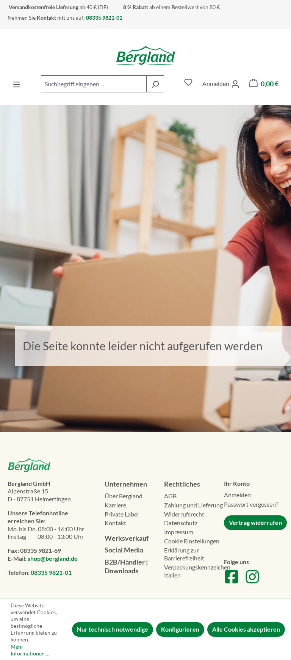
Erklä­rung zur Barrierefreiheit (184, 554)
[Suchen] (155, 83)
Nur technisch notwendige (112, 629)
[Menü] (17, 83)
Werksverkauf (127, 538)
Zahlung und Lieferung (193, 505)
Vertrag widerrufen (255, 522)
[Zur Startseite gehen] (145, 55)
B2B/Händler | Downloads (126, 566)
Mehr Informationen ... (30, 650)
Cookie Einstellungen (191, 541)
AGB (170, 495)
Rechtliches (182, 484)
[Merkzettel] (188, 84)
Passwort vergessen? (251, 504)
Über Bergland (123, 495)
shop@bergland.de (53, 558)
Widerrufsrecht (184, 514)
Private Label (122, 514)
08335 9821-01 (51, 572)
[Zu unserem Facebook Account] (231, 581)
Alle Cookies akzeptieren (246, 629)
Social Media (124, 550)
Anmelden (237, 494)
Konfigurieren (180, 629)
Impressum (178, 531)
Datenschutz (180, 522)
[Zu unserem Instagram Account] (252, 581)
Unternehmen (126, 484)
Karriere (115, 505)
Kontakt (115, 522)
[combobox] (94, 83)
